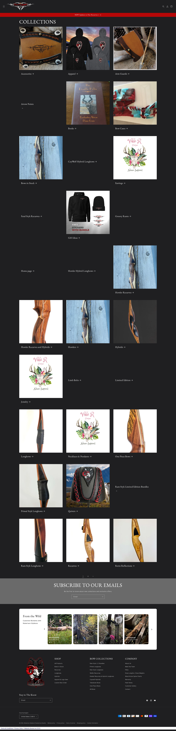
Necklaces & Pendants (78, 456)
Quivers (71, 511)
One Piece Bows (122, 456)
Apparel (72, 73)
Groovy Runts (122, 216)
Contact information (92, 723)
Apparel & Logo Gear (61, 679)
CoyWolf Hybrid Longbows (81, 161)
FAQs (126, 670)
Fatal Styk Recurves (30, 216)
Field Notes (129, 682)
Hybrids (119, 347)
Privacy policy (60, 723)
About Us (128, 663)
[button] (4, 6)
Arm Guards (121, 73)
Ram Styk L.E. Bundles (97, 663)
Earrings (119, 183)
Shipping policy (81, 723)
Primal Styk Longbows (32, 511)
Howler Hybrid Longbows (80, 270)
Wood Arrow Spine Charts (133, 676)
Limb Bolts (73, 380)
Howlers (72, 347)
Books (71, 128)
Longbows (26, 456)
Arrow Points (27, 104)
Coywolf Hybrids (95, 679)
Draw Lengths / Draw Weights (134, 673)
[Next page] (93, 576)
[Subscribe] (102, 597)
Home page (26, 270)
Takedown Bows (95, 682)
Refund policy (51, 723)
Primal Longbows (95, 666)
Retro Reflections (123, 565)
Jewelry (24, 402)
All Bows (92, 689)
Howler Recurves (123, 292)
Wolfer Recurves (95, 673)
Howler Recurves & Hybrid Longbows (102, 676)
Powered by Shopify (40, 723)
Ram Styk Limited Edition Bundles (132, 486)
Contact (127, 689)
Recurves (72, 565)
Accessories (26, 73)
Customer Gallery (130, 686)
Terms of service (70, 723)
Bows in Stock (27, 183)
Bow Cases (120, 128)
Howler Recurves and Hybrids (35, 347)
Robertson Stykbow (29, 723)
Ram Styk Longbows (31, 565)
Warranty (128, 679)
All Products (58, 663)
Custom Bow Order (61, 682)
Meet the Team (130, 666)
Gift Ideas (73, 237)
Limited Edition (123, 380)
